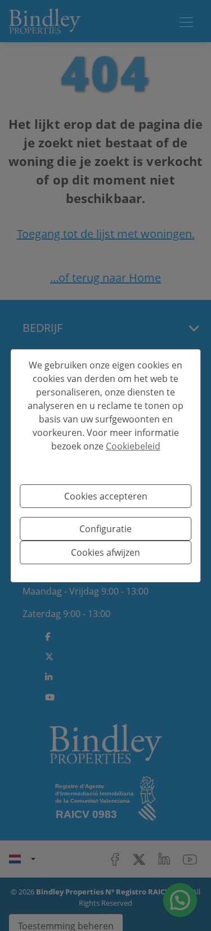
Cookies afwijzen (105, 552)
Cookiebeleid (133, 446)
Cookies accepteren (105, 496)
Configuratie (105, 529)
